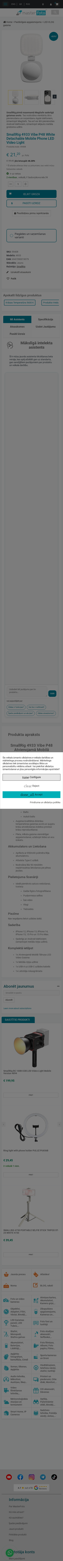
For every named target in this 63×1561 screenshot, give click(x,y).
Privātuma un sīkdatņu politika (45, 802)
